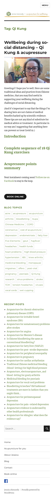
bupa (35, 219)
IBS (24, 257)
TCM (7, 285)
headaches (11, 246)
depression (11, 235)
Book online (10, 474)
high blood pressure (35, 252)
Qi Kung (35, 274)
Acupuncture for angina (19, 331)
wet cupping (26, 290)
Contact (8, 467)
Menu (45, 5)
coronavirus (11, 230)
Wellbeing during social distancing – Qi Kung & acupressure (26, 47)
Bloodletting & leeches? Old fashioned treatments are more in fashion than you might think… (27, 390)
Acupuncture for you (15, 448)
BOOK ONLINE (15, 196)
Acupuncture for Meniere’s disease (24, 335)
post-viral (32, 268)
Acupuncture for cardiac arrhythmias (25, 360)
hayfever (35, 241)
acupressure (19, 213)
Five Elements (12, 241)
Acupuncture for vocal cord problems (25, 382)
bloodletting (22, 219)
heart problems (13, 252)
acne (7, 213)
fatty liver (43, 235)
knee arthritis (36, 257)
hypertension (12, 257)
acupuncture (36, 213)
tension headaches (23, 285)
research (9, 279)
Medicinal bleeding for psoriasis (23, 379)
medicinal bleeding (15, 263)
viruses (39, 285)
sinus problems (25, 279)
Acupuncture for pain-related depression (28, 404)
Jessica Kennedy (11, 490)
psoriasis (23, 274)
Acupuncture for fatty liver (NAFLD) (25, 346)
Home (7, 442)
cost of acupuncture (30, 230)
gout (25, 241)
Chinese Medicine (14, 224)
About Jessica (11, 455)
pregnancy (11, 274)
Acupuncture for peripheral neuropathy (27, 353)
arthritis (9, 219)
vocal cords (11, 290)
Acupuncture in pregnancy (20, 357)
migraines (10, 268)
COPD (30, 224)
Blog (6, 461)
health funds (26, 246)
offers (21, 268)
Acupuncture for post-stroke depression (27, 349)
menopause (35, 263)
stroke (39, 279)
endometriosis (27, 235)
